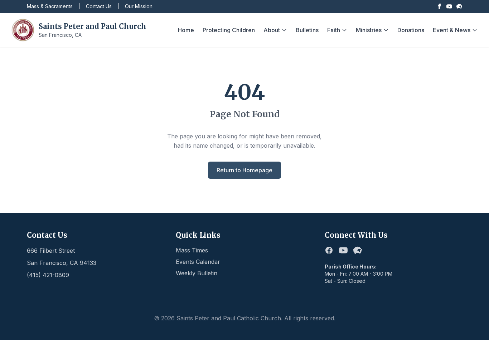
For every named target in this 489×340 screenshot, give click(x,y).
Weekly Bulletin (196, 273)
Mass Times (192, 250)
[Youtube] (449, 6)
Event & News (451, 30)
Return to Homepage (244, 170)
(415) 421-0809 (48, 275)
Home (186, 30)
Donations (410, 30)
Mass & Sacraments (50, 6)
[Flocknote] (459, 6)
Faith (333, 30)
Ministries (369, 30)
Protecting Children (229, 30)
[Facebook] (439, 6)
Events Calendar (198, 261)
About (271, 30)
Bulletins (307, 30)
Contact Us (99, 6)
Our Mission (138, 6)
